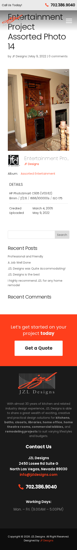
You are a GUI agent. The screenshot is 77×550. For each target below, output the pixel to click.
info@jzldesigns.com (38, 474)
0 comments (58, 56)
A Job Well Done (19, 263)
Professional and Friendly (25, 256)
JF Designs (19, 56)
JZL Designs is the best (24, 274)
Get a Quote (38, 348)
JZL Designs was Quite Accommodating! (37, 268)
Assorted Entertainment (38, 174)
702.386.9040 (63, 5)
